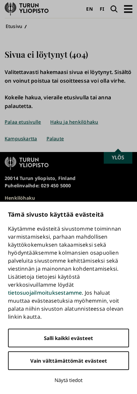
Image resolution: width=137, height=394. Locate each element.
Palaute (55, 138)
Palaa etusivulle (23, 122)
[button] (128, 8)
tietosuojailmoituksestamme (45, 292)
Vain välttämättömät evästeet (68, 360)
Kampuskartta (21, 138)
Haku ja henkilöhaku (74, 122)
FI (102, 9)
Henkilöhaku (20, 198)
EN (89, 9)
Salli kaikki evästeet (68, 338)
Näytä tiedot (68, 380)
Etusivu (14, 26)
